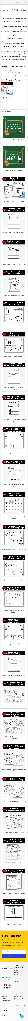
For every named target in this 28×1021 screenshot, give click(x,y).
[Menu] (26, 2)
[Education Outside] (3, 2)
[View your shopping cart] (18, 2)
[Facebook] (10, 985)
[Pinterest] (5, 985)
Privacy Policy (5, 977)
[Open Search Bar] (22, 2)
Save (4, 84)
